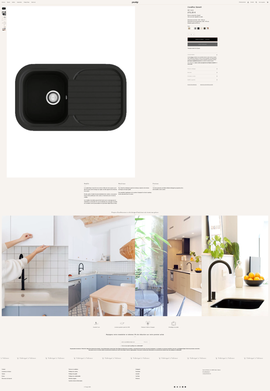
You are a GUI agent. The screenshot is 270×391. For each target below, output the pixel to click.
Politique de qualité (73, 373)
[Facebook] (174, 387)
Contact (252, 2)
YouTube (138, 376)
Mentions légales (72, 378)
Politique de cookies (73, 371)
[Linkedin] (182, 387)
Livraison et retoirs (192, 76)
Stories (3, 373)
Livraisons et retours (6, 371)
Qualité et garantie (191, 79)
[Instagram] (180, 387)
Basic (192, 57)
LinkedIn (137, 373)
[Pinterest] (177, 387)
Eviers (3, 376)
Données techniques (192, 68)
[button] (4, 2)
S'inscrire (146, 342)
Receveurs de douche (7, 378)
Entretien (190, 72)
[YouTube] (185, 387)
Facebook (138, 371)
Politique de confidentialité (74, 376)
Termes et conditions (73, 369)
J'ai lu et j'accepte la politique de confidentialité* (132, 345)
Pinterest (138, 378)
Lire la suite (190, 64)
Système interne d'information (75, 380)
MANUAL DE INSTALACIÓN (206, 84)
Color (189, 26)
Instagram (138, 369)
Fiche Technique (192, 84)
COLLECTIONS (191, 54)
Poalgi (86, 386)
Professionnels (242, 2)
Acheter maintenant (202, 44)
